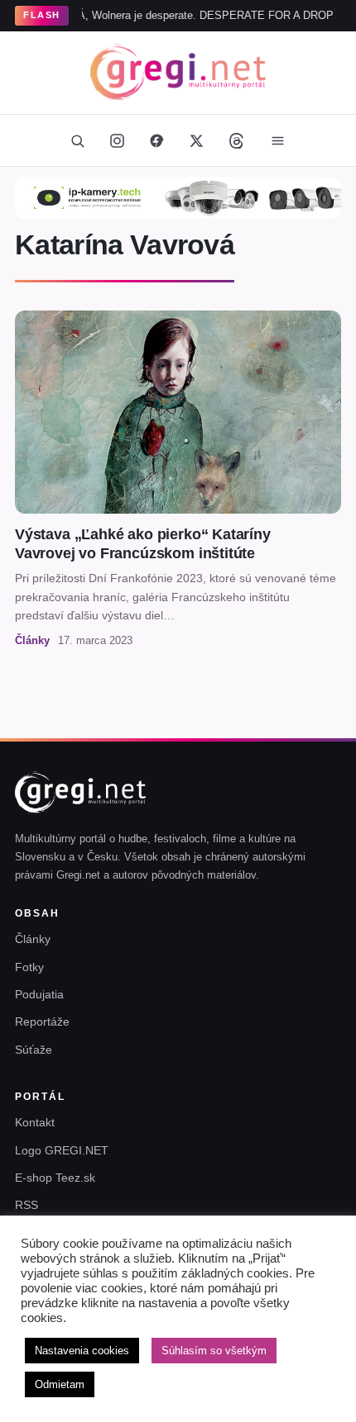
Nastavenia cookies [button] (82, 1350)
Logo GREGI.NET (61, 1150)
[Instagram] (116, 140)
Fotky (29, 967)
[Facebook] (156, 140)
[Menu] (277, 140)
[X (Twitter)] (196, 140)
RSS (26, 1204)
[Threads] (236, 140)
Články (33, 939)
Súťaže (33, 1049)
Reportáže (42, 1021)
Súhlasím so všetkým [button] (214, 1350)
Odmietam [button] (59, 1384)
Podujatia (39, 994)
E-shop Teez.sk (55, 1177)
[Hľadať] (77, 140)
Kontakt (35, 1122)
